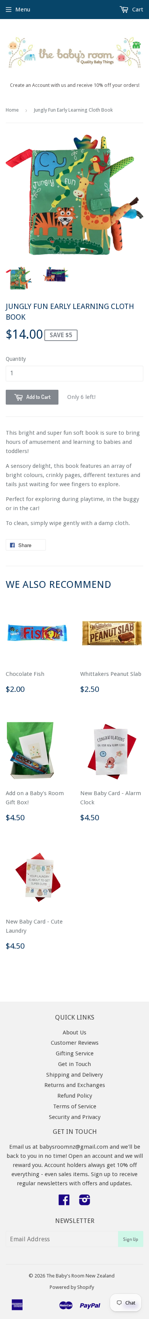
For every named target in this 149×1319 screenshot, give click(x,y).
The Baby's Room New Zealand (80, 1276)
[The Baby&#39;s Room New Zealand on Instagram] (85, 1202)
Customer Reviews (75, 1042)
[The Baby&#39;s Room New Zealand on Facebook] (64, 1202)
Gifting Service (75, 1053)
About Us (74, 1032)
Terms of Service (74, 1106)
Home (12, 110)
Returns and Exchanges (74, 1085)
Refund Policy (74, 1095)
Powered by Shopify (72, 1287)
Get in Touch (74, 1064)
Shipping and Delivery (74, 1074)
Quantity (16, 359)
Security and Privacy (74, 1117)
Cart (137, 9)
